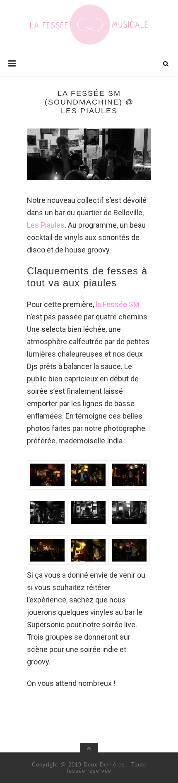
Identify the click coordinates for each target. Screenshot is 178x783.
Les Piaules (46, 225)
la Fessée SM (118, 304)
